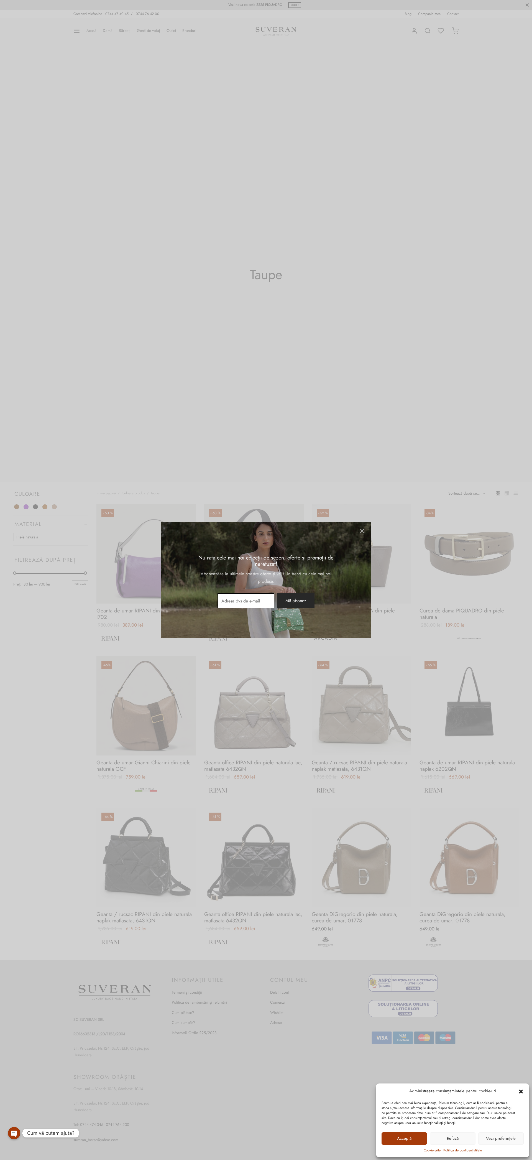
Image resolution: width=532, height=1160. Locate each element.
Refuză (453, 1138)
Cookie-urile (432, 1150)
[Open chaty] (14, 1129)
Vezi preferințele (501, 1138)
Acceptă (404, 1138)
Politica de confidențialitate (462, 1150)
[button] (521, 1091)
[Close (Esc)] (362, 531)
